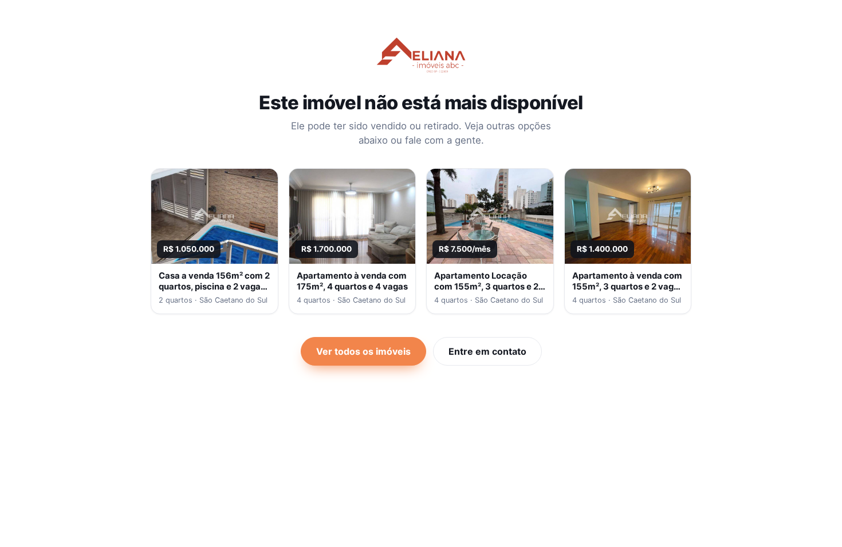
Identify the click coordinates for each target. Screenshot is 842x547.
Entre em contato (487, 351)
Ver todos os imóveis (363, 351)
